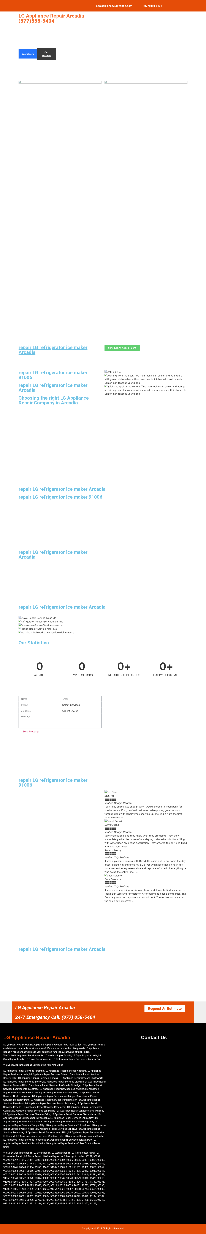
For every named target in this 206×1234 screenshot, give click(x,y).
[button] (146, 904)
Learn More (28, 54)
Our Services (46, 54)
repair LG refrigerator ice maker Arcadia (53, 350)
